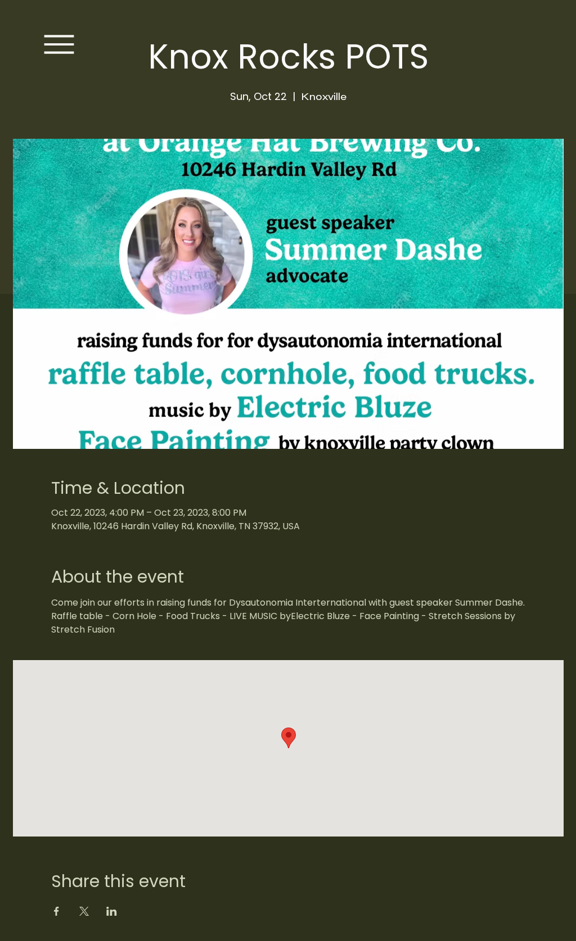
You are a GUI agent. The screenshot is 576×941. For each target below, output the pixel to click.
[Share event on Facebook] (56, 911)
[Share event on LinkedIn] (111, 911)
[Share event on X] (84, 911)
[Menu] (59, 44)
